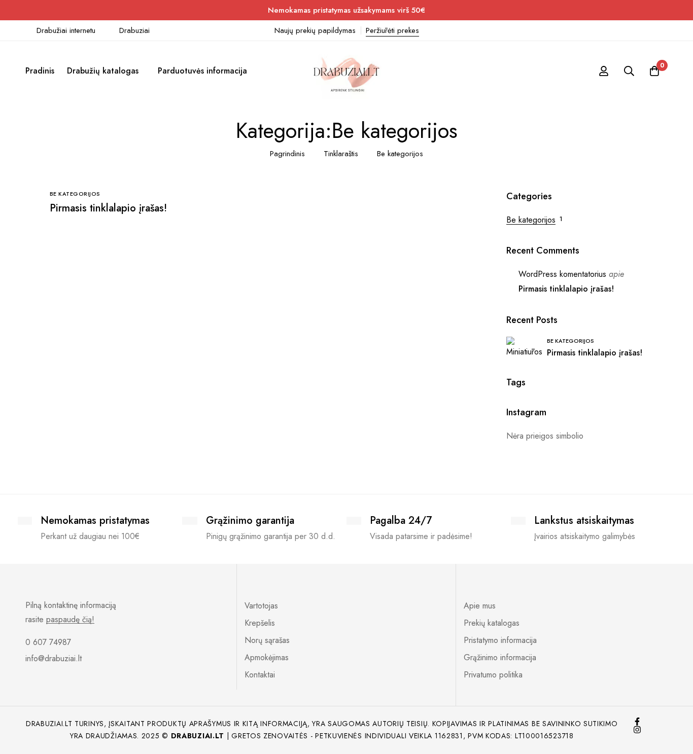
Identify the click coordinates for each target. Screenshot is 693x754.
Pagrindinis (287, 153)
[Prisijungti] (603, 71)
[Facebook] (637, 721)
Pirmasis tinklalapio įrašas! (108, 208)
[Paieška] (629, 71)
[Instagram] (637, 730)
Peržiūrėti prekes (392, 30)
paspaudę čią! (70, 620)
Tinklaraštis (341, 153)
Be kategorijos (531, 220)
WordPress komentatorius (562, 274)
